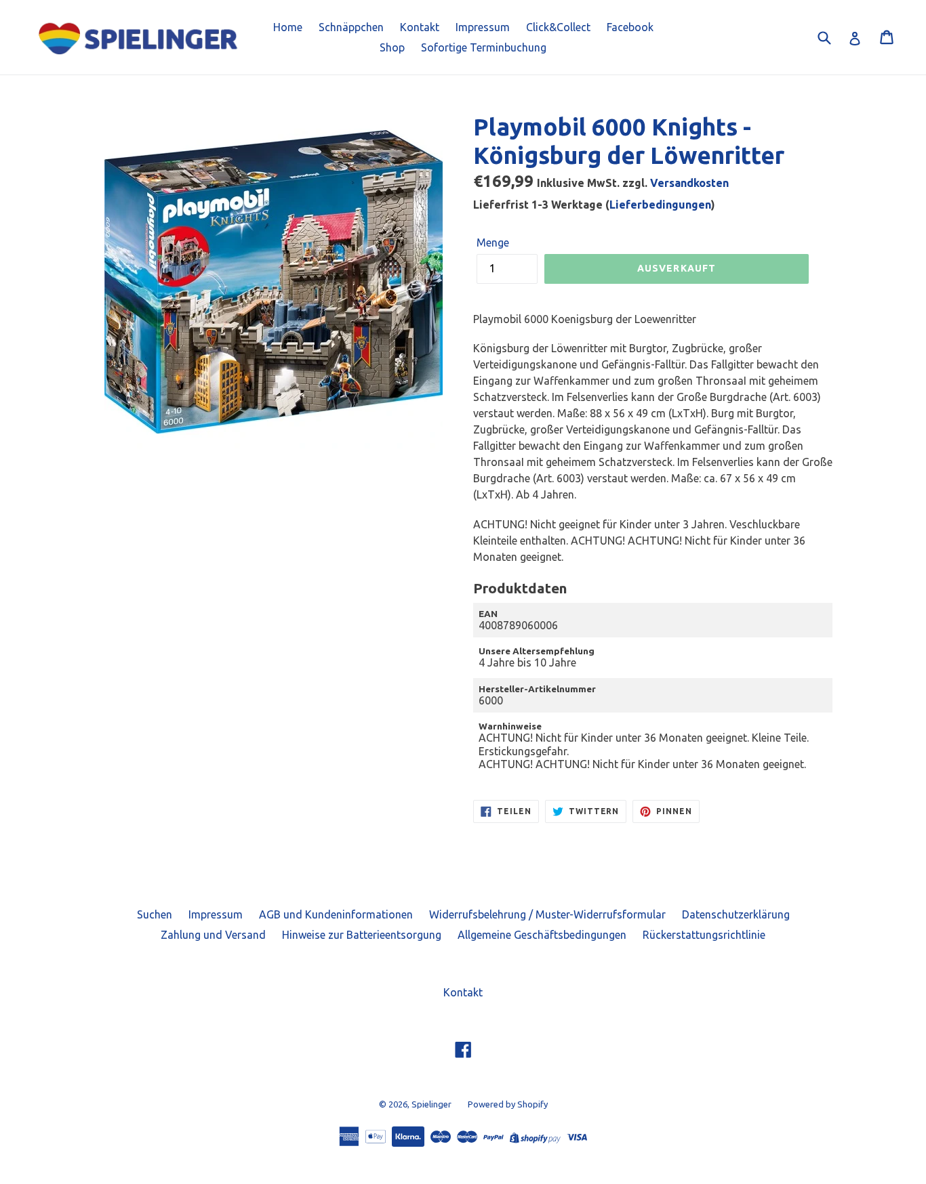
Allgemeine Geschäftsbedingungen (542, 935)
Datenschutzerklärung (736, 914)
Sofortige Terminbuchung (483, 47)
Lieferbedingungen (660, 204)
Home (287, 27)
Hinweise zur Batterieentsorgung (361, 935)
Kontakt (419, 27)
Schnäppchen (351, 27)
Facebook (630, 27)
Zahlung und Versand (213, 935)
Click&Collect (558, 27)
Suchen (154, 914)
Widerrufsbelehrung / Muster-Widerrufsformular (547, 914)
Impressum (483, 27)
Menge (493, 242)
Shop (392, 47)
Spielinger (431, 1104)
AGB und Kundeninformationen (336, 914)
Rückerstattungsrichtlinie (704, 935)
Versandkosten (689, 183)
